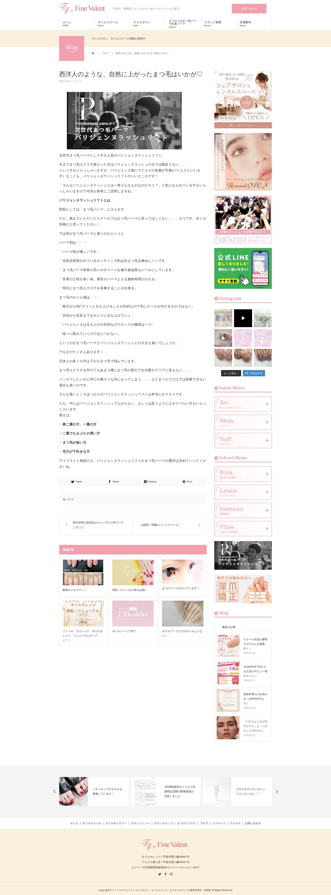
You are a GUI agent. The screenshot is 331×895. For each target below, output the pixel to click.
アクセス (235, 823)
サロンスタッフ (163, 823)
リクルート (219, 823)
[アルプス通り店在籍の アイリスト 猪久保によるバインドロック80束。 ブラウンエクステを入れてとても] (243, 318)
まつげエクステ (186, 823)
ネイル (78, 81)
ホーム (67, 23)
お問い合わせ (249, 8)
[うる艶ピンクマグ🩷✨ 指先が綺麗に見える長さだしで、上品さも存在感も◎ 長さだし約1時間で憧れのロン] (223, 358)
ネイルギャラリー (116, 823)
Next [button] (277, 791)
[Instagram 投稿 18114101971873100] (243, 338)
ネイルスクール (91, 823)
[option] (94, 791)
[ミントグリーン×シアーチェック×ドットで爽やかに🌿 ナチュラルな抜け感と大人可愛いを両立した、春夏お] (243, 358)
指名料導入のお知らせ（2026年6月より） (255, 698)
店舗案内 (245, 23)
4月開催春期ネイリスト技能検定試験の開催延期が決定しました (108, 791)
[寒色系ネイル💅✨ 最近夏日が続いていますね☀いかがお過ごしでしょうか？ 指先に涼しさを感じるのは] (223, 318)
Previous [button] (55, 791)
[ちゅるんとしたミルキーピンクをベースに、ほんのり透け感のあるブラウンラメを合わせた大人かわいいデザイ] (263, 358)
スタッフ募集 (212, 23)
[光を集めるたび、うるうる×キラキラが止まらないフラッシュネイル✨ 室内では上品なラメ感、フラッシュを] (223, 338)
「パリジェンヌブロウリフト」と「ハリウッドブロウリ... (255, 726)
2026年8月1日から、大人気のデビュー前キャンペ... (256, 671)
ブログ (204, 823)
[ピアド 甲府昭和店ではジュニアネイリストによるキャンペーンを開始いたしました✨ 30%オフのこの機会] (263, 338)
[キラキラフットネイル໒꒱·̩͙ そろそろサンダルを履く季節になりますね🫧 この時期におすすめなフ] (263, 318)
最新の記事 (228, 627)
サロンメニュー (140, 823)
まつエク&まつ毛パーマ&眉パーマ (183, 23)
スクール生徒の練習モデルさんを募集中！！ (255, 643)
